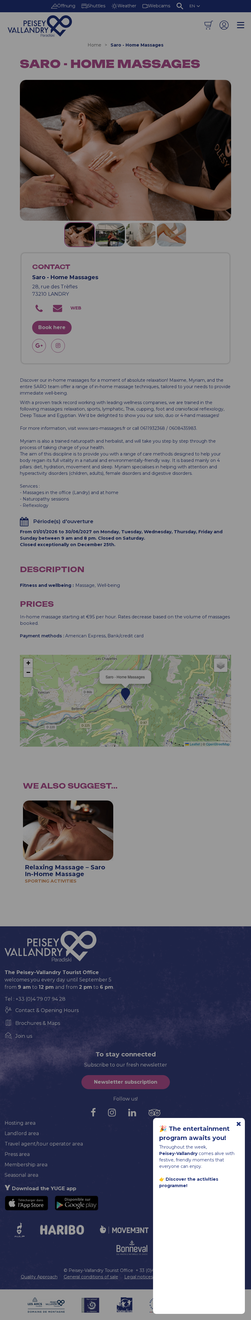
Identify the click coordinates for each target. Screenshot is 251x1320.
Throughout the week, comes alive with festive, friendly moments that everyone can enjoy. (196, 1166)
